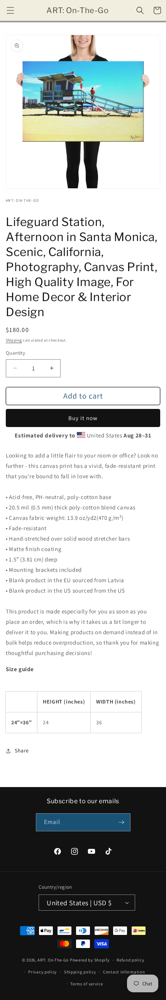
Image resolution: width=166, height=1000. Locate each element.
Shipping (14, 340)
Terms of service (86, 984)
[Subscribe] (121, 822)
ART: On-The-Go (53, 960)
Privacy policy (42, 972)
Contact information (124, 972)
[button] (10, 10)
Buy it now (83, 418)
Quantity (15, 353)
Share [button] (22, 750)
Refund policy (130, 960)
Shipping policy (80, 972)
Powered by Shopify (90, 960)
